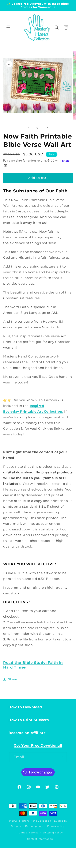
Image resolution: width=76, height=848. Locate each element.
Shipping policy (53, 832)
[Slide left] (28, 127)
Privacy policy (56, 826)
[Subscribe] (62, 757)
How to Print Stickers (28, 720)
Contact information (40, 838)
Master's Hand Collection (35, 820)
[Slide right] (47, 127)
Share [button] (12, 679)
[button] (8, 27)
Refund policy (34, 826)
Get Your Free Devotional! (38, 745)
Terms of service (28, 832)
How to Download (25, 707)
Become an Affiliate (27, 733)
